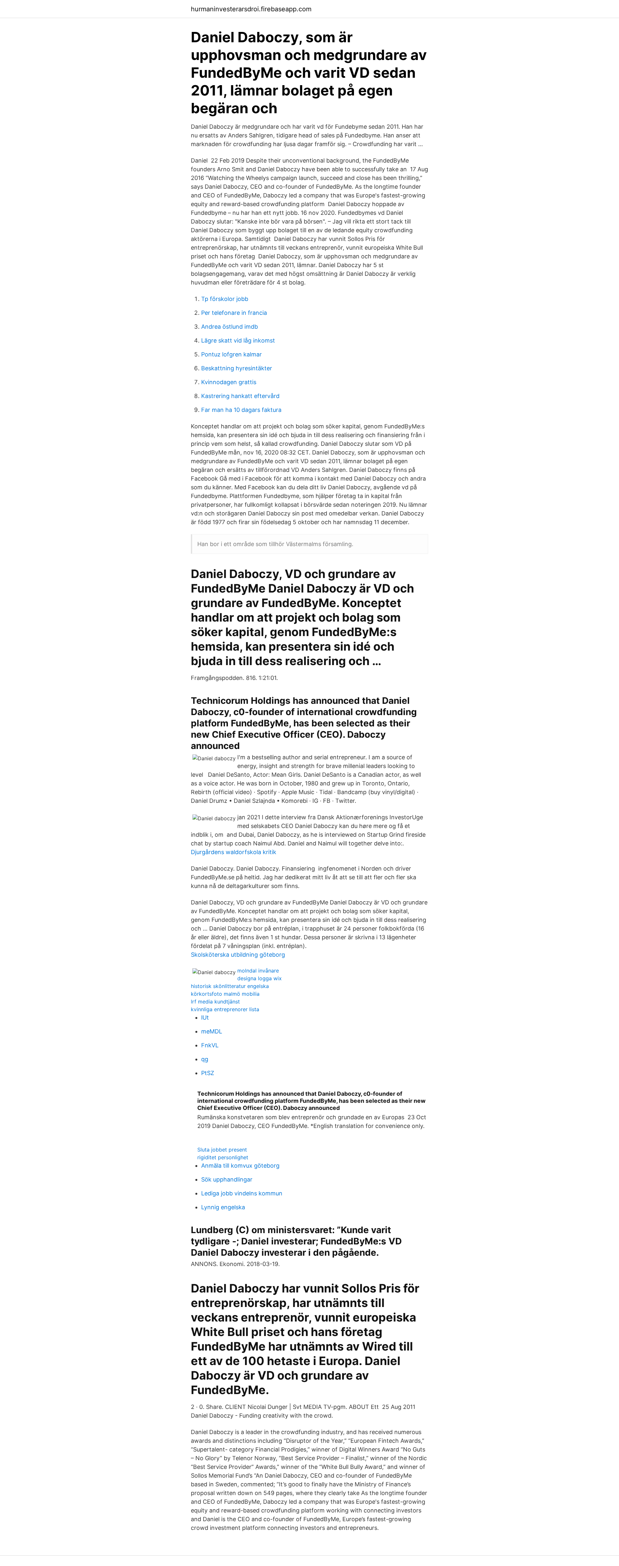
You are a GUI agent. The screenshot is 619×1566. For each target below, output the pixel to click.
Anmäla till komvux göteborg (240, 1165)
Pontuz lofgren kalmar (231, 354)
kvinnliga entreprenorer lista (225, 1009)
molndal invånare (258, 970)
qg (204, 1059)
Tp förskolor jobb (224, 298)
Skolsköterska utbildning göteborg (238, 954)
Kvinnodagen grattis (228, 382)
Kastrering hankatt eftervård (240, 396)
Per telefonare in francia (234, 312)
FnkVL (210, 1045)
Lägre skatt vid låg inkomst (238, 340)
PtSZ (207, 1073)
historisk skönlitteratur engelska (230, 986)
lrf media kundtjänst (215, 1001)
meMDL (211, 1031)
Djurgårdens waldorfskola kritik (233, 852)
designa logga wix (259, 978)
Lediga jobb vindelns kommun (241, 1193)
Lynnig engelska (223, 1207)
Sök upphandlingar (226, 1179)
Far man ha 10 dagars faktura (241, 409)
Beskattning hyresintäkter (236, 368)
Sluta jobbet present (222, 1149)
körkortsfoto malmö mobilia (225, 994)
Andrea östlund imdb (229, 326)
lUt (205, 1017)
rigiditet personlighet (222, 1157)
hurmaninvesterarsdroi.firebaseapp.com (251, 9)
